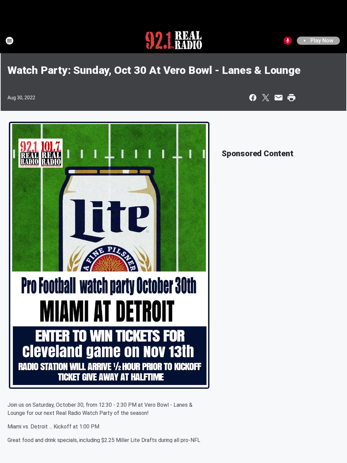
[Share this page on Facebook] (253, 97)
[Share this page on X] (265, 97)
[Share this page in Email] (278, 97)
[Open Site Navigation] (9, 41)
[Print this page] (291, 97)
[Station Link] (173, 41)
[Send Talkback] (288, 41)
